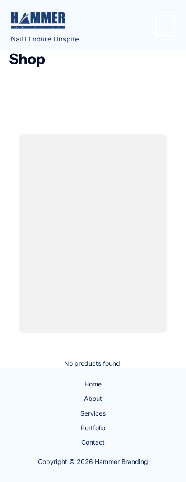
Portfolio (93, 428)
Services (93, 413)
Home (93, 384)
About (93, 398)
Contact (93, 442)
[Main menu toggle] (165, 25)
